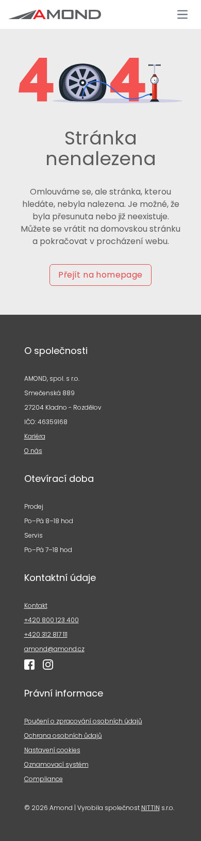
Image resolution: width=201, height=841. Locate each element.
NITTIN (150, 807)
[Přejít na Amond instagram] (48, 664)
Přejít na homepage (100, 275)
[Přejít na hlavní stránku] (54, 14)
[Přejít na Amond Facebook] (29, 664)
